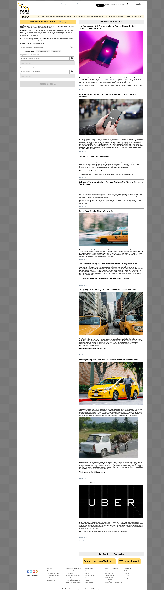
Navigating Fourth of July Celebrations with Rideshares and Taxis (107, 290)
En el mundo (56, 51)
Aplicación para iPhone (73, 580)
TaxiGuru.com (51, 580)
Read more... (83, 90)
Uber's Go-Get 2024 (87, 483)
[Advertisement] (47, 106)
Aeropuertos (70, 573)
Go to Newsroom (84, 541)
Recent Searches (71, 578)
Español (126, 573)
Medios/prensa (51, 578)
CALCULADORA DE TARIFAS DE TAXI (54, 17)
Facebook (88, 578)
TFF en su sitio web (129, 561)
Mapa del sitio (109, 577)
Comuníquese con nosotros (113, 582)
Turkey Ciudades (43, 51)
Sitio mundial (108, 580)
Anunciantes (51, 571)
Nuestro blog (89, 571)
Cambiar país (60, 22)
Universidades (70, 571)
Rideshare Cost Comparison (88, 17)
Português (127, 578)
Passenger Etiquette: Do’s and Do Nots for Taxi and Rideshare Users (109, 359)
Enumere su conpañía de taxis (99, 561)
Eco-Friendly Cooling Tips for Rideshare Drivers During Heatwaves (108, 264)
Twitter (87, 580)
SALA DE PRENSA (135, 17)
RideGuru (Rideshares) (73, 582)
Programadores (52, 573)
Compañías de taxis (53, 575)
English (126, 571)
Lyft (80, 85)
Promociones (89, 582)
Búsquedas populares (73, 575)
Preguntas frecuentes (111, 571)
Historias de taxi (90, 575)
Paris (125, 166)
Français (126, 575)
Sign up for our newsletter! (70, 4)
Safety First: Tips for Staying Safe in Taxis (97, 211)
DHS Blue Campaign (108, 79)
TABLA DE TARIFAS (114, 17)
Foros (87, 573)
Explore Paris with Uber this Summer (94, 156)
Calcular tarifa (48, 84)
